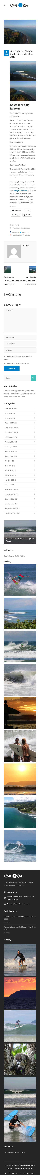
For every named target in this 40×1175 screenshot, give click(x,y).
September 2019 (10, 513)
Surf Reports (25, 228)
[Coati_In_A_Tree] (20, 1059)
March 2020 (9, 480)
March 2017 (16, 228)
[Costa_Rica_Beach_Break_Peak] (20, 1092)
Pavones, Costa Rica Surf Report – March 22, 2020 (20, 917)
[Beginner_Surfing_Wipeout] (20, 1126)
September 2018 (10, 508)
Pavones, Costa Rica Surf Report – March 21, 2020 (20, 928)
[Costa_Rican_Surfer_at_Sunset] (20, 713)
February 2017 (10, 437)
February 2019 (10, 442)
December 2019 (10, 432)
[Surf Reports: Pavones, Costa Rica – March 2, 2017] (20, 32)
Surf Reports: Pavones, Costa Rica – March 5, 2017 (28, 280)
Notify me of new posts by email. (18, 363)
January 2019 (9, 451)
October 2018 (10, 499)
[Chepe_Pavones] (20, 1026)
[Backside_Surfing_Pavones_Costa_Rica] (20, 646)
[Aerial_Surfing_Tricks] (20, 580)
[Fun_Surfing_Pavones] (20, 746)
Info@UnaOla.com (20, 191)
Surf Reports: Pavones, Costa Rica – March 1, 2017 (12, 280)
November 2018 (10, 489)
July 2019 (8, 461)
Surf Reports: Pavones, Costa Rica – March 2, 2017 (22, 53)
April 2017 (8, 413)
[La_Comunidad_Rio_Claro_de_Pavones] (20, 812)
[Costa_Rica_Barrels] (20, 680)
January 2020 (9, 456)
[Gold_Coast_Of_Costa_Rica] (20, 779)
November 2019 (10, 494)
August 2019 (9, 423)
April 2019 (8, 418)
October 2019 (10, 504)
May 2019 (8, 485)
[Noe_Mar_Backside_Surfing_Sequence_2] (20, 846)
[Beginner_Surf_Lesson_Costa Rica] (20, 960)
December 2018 (10, 428)
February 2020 (10, 447)
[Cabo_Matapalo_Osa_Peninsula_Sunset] (20, 993)
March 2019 (9, 475)
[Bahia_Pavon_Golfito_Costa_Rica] (20, 613)
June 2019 (8, 466)
